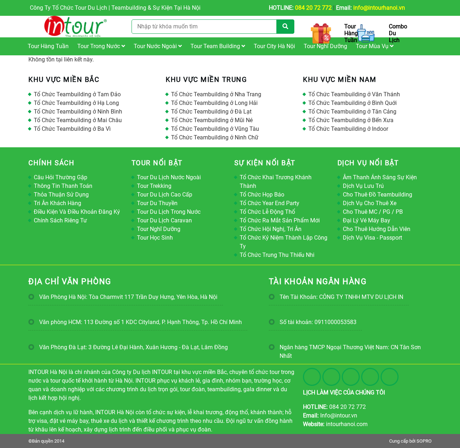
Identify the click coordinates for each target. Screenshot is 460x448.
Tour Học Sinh (155, 237)
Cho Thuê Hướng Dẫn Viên (376, 229)
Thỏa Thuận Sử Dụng (61, 194)
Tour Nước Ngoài (156, 46)
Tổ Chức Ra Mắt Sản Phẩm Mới (280, 220)
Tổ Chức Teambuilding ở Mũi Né (212, 120)
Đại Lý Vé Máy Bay (366, 220)
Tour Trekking (154, 186)
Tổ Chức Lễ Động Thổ (267, 211)
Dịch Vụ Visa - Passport (372, 237)
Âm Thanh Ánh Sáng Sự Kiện (380, 177)
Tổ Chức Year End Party (269, 203)
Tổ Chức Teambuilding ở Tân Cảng (352, 111)
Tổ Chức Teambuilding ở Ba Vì (72, 128)
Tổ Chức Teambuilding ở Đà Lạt (211, 111)
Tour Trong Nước (99, 46)
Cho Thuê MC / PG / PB (373, 211)
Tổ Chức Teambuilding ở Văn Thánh (354, 94)
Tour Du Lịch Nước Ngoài (169, 177)
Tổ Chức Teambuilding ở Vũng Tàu (215, 128)
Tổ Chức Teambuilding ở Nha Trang (216, 94)
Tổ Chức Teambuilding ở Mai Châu (78, 120)
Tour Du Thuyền (157, 203)
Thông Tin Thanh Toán (63, 186)
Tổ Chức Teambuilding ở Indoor (348, 128)
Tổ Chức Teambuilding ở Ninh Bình (78, 111)
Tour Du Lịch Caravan (164, 220)
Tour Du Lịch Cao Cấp (164, 194)
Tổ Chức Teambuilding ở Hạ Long (76, 103)
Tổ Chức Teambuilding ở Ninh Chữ (214, 137)
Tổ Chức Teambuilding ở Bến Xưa (351, 120)
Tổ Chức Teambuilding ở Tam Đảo (77, 94)
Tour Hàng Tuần (48, 46)
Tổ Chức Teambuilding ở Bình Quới (352, 103)
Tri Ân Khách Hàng (57, 203)
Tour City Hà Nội (274, 46)
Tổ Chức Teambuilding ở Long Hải (214, 103)
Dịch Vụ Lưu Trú (363, 186)
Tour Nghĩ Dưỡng (325, 46)
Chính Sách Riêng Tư (60, 220)
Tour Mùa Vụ (373, 46)
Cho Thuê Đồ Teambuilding (377, 194)
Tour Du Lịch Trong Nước (169, 211)
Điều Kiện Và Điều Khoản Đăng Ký (77, 211)
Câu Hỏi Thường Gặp (60, 177)
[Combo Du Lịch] (367, 33)
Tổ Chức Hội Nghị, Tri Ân (271, 229)
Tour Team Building (216, 46)
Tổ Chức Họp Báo (262, 194)
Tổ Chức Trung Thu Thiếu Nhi (277, 254)
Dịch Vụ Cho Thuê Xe (369, 203)
